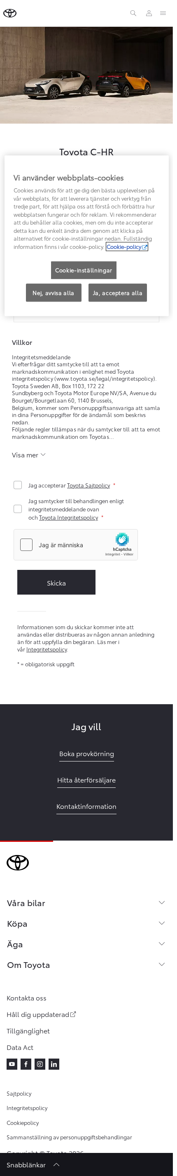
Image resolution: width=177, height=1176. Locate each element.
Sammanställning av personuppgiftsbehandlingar (69, 1137)
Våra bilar (26, 902)
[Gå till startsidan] (9, 13)
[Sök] (133, 13)
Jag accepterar (69, 485)
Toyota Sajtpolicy (88, 485)
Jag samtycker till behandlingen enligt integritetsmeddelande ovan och (76, 509)
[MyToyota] (149, 13)
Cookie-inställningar (83, 270)
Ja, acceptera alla (118, 292)
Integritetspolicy (46, 649)
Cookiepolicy (23, 1122)
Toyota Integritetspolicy (68, 517)
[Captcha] (86, 545)
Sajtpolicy (19, 1093)
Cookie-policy (124, 246)
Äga (15, 943)
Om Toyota (28, 964)
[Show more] (29, 454)
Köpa (17, 923)
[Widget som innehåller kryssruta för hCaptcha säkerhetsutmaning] (76, 544)
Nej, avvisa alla (53, 292)
